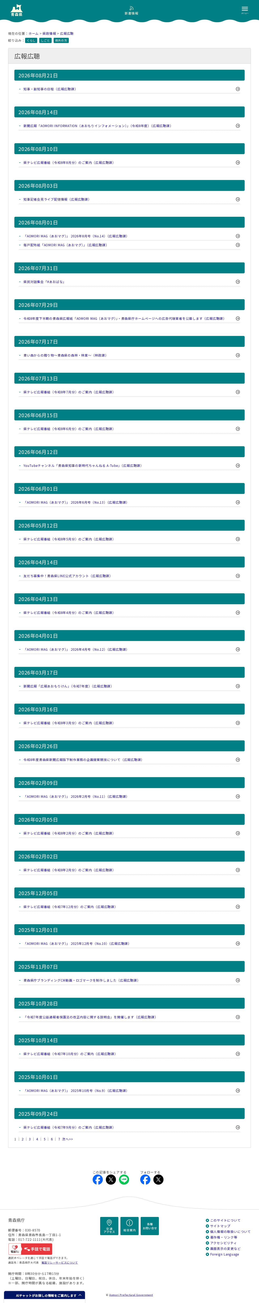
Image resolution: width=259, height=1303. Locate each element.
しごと (45, 40)
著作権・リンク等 (223, 1237)
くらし (31, 40)
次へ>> (67, 1139)
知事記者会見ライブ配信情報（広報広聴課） (57, 199)
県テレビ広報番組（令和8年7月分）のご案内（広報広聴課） (69, 392)
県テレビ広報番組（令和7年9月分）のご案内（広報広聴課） (69, 1127)
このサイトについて (225, 1220)
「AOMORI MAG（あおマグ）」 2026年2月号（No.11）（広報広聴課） (76, 796)
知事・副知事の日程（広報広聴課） (50, 89)
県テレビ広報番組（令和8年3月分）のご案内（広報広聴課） (69, 723)
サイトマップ (220, 1226)
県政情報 (49, 33)
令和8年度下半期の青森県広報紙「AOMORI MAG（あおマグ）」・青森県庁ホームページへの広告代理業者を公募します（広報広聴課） (124, 318)
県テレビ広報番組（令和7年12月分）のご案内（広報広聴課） (70, 906)
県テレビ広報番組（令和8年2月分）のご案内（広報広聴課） (69, 833)
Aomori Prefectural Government (131, 1295)
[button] (44, 1295)
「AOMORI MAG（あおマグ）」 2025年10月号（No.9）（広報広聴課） (76, 1090)
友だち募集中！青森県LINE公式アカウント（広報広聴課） (68, 576)
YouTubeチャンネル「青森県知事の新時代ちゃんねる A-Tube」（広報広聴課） (83, 465)
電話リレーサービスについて (59, 1262)
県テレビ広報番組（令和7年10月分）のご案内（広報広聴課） (70, 1053)
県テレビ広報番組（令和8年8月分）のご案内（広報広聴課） (69, 162)
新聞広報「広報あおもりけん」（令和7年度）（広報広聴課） (68, 686)
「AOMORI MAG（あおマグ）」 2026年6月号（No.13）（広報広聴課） (76, 502)
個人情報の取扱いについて (230, 1231)
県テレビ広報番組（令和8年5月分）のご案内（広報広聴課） (69, 539)
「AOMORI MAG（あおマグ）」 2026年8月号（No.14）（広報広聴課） (76, 236)
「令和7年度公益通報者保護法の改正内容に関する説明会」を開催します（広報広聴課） (90, 1017)
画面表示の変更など (225, 1248)
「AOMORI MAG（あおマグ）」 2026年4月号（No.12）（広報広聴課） (76, 649)
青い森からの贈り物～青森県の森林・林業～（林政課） (65, 355)
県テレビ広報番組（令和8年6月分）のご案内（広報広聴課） (69, 428)
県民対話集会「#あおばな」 (44, 281)
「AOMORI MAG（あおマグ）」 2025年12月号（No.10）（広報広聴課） (77, 943)
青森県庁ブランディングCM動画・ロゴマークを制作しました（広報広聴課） (81, 980)
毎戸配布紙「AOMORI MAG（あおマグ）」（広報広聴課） (66, 245)
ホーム (34, 33)
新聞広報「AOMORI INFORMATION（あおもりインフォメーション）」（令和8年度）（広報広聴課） (98, 125)
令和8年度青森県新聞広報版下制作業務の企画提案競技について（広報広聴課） (83, 759)
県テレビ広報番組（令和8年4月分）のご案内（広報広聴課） (69, 612)
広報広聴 (67, 33)
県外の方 (61, 40)
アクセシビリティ (223, 1243)
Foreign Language (224, 1254)
